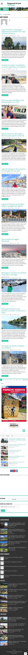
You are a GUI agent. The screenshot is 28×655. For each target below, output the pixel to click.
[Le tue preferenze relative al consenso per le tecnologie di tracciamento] (25, 653)
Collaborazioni (14, 35)
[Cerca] (24, 430)
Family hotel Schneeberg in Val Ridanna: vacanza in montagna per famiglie (16, 531)
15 (16, 610)
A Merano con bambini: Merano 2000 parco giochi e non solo (17, 542)
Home (2, 14)
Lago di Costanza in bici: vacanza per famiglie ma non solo (13, 170)
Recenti (2, 435)
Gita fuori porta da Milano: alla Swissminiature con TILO (13, 101)
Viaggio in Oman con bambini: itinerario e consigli (15, 608)
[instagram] (16, 471)
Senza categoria (14, 314)
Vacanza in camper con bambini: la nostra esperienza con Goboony (14, 66)
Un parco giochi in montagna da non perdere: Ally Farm (17, 584)
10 (14, 380)
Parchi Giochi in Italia (13, 137)
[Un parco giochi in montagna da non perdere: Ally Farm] (3, 585)
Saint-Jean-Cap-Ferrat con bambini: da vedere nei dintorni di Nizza (14, 311)
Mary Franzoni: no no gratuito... (11, 570)
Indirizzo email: (4, 506)
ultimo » (2, 383)
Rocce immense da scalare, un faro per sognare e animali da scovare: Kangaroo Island (16, 524)
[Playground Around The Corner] (14, 4)
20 (16, 380)
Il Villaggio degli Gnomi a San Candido (17, 589)
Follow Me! (14, 499)
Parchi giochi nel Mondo (14, 173)
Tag (12, 435)
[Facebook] (11, 471)
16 (16, 604)
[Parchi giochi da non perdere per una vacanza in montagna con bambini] (3, 603)
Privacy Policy (14, 653)
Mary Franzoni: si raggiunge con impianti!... (13, 561)
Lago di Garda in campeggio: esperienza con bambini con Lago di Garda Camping (13, 31)
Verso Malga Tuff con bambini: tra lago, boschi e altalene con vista (16, 536)
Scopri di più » (4, 60)
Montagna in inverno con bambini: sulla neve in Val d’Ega (14, 274)
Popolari (8, 435)
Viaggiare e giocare (15, 277)
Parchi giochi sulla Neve (7, 277)
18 (16, 591)
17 (17, 598)
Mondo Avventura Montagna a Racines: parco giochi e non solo (13, 135)
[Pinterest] (14, 471)
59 (15, 586)
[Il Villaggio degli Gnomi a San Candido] (3, 591)
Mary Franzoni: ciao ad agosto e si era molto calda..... (15, 566)
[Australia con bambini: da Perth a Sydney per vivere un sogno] (3, 597)
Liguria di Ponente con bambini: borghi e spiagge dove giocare (13, 205)
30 (19, 380)
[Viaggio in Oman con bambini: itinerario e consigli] (3, 609)
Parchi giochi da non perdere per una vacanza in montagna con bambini (17, 602)
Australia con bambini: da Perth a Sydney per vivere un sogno (16, 596)
